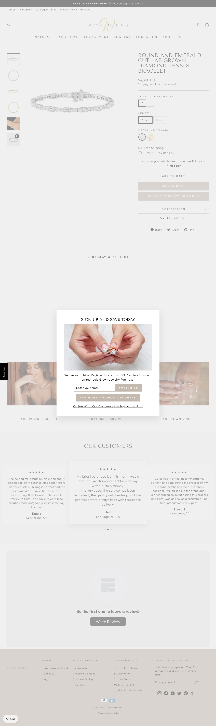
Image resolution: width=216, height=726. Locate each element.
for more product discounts (108, 397)
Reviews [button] (4, 371)
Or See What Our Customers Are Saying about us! (108, 406)
